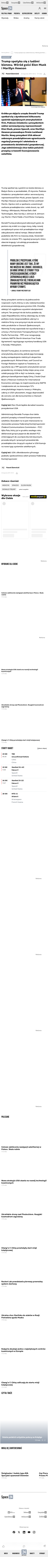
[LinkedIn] (24, 1532)
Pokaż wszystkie (23, 489)
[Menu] (45, 8)
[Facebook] (14, 1532)
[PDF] (17, 473)
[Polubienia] (3, 1546)
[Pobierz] (44, 74)
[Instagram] (34, 1532)
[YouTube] (29, 1532)
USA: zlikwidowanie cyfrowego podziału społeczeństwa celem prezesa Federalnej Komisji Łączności (23, 455)
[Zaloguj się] (39, 8)
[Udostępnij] (44, 1546)
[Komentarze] (24, 1546)
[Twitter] (19, 1532)
